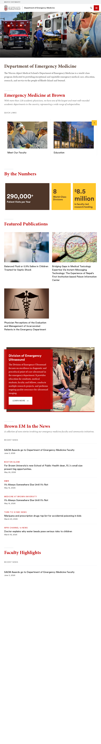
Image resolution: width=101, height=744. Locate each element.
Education (59, 152)
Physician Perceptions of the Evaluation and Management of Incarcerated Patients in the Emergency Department (25, 326)
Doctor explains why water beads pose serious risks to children (38, 531)
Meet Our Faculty (16, 152)
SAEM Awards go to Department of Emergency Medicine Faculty (39, 450)
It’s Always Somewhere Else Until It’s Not (26, 484)
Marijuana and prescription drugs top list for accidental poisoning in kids (42, 516)
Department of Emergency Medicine (39, 8)
